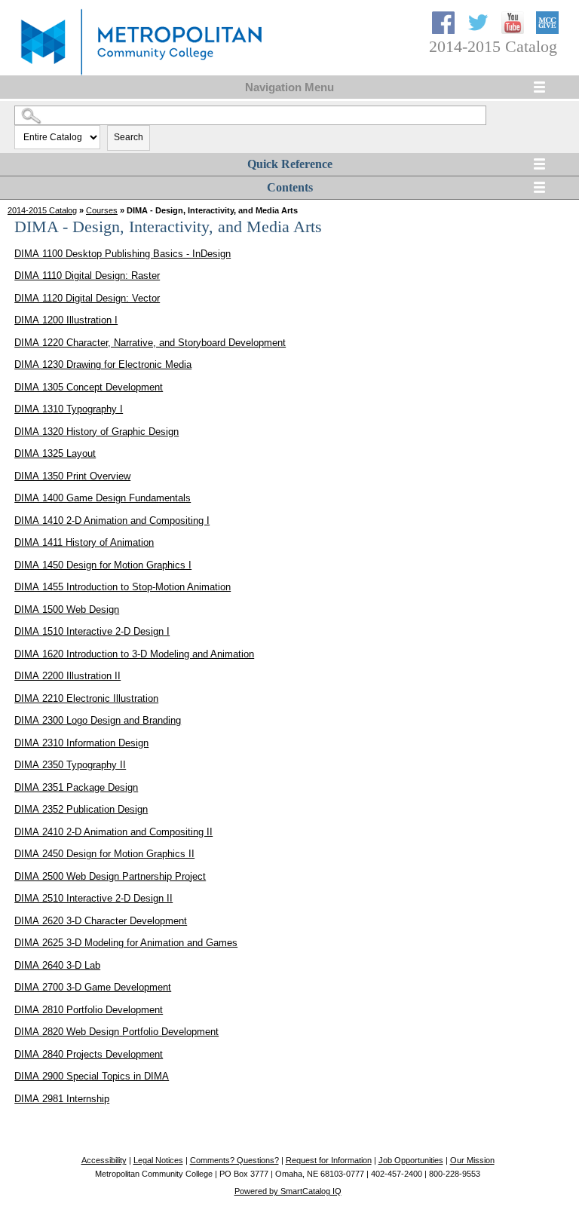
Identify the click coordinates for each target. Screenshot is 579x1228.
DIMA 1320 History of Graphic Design (96, 431)
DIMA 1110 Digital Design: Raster (87, 275)
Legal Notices (158, 1160)
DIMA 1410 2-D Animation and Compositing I (112, 520)
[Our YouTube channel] (514, 30)
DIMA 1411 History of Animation (84, 542)
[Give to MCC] (547, 30)
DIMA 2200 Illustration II (67, 675)
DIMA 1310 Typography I (68, 409)
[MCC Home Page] (139, 76)
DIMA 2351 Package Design (76, 787)
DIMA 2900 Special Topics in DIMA (91, 1076)
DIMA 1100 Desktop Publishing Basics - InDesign (122, 253)
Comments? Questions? (234, 1160)
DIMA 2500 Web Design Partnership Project (110, 876)
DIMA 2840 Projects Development (88, 1054)
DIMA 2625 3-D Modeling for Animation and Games (125, 942)
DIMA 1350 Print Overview (72, 476)
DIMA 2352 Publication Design (81, 809)
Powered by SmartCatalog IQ (288, 1191)
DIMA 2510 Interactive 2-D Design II (93, 898)
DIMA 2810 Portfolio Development (88, 1009)
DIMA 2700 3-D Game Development (92, 987)
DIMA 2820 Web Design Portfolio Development (116, 1031)
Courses (102, 210)
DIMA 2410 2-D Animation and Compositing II (113, 832)
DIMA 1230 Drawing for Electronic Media (102, 364)
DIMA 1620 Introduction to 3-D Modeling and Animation (134, 654)
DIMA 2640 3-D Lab (57, 965)
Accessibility (104, 1160)
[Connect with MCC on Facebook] (445, 30)
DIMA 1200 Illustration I (66, 320)
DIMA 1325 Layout (55, 453)
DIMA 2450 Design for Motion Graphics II (104, 853)
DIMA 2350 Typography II (70, 764)
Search (128, 137)
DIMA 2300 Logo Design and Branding (97, 720)
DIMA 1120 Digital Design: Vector (87, 298)
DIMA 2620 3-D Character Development (100, 920)
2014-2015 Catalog (42, 210)
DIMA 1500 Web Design (66, 609)
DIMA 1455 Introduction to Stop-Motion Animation (122, 587)
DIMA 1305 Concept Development (88, 387)
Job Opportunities (410, 1160)
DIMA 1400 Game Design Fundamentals (102, 498)
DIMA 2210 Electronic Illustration (86, 698)
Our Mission (472, 1160)
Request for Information (329, 1160)
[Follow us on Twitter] (479, 30)
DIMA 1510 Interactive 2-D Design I (92, 631)
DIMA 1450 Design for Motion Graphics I (102, 565)
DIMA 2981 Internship (61, 1098)
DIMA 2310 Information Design (81, 743)
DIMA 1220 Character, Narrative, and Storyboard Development (150, 342)
